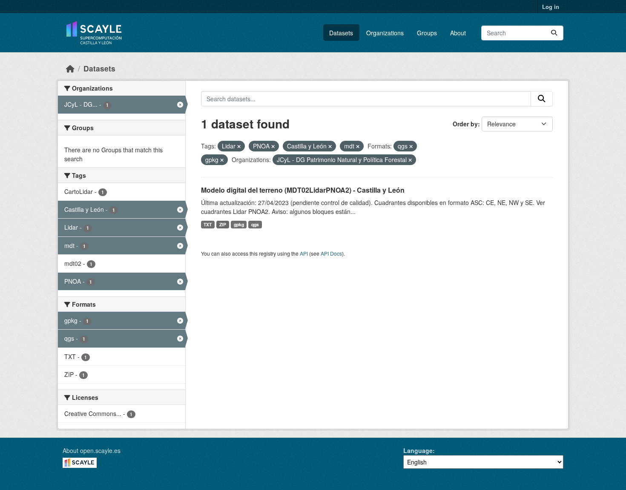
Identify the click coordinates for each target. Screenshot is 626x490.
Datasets (341, 32)
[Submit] (554, 33)
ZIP (222, 224)
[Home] (70, 68)
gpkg (239, 224)
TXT (208, 224)
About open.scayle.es (92, 450)
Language (418, 450)
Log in (550, 7)
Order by (465, 124)
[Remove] (239, 146)
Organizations (385, 32)
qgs (255, 224)
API (304, 253)
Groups (427, 32)
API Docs (331, 253)
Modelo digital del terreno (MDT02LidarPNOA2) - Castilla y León (303, 190)
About (458, 32)
